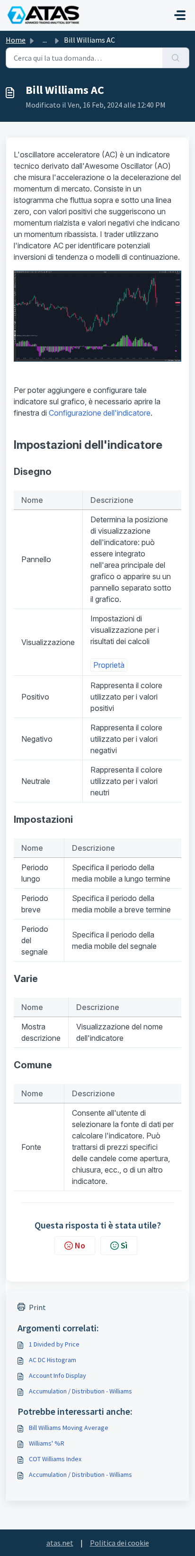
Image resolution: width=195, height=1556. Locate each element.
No (80, 1245)
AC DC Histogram (52, 1360)
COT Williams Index (55, 1459)
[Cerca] (175, 57)
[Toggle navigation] (179, 15)
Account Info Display (57, 1375)
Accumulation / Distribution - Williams (80, 1391)
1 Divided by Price (54, 1344)
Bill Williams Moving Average (68, 1427)
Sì (124, 1245)
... (45, 40)
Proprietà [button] (108, 665)
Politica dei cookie (119, 1542)
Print (37, 1307)
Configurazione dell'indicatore (100, 413)
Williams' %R (46, 1443)
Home (16, 40)
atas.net (59, 1542)
